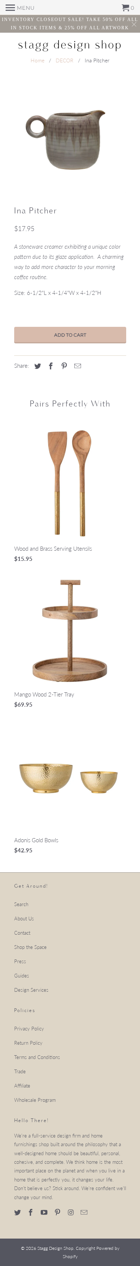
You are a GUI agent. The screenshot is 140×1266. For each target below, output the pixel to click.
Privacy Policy (29, 1029)
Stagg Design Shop (55, 1248)
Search (21, 904)
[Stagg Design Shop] (70, 44)
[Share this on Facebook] (50, 366)
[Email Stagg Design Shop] (85, 1212)
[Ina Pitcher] (70, 136)
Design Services (31, 990)
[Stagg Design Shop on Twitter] (18, 1212)
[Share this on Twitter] (37, 366)
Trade (20, 1071)
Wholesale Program (35, 1100)
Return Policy (28, 1043)
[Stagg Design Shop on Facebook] (31, 1212)
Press (20, 961)
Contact (22, 933)
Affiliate (22, 1086)
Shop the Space (30, 947)
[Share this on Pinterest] (63, 366)
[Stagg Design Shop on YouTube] (45, 1212)
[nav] (20, 7)
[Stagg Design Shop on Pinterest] (58, 1212)
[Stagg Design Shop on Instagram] (72, 1212)
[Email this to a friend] (77, 366)
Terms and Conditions (37, 1057)
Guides (21, 976)
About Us (24, 919)
